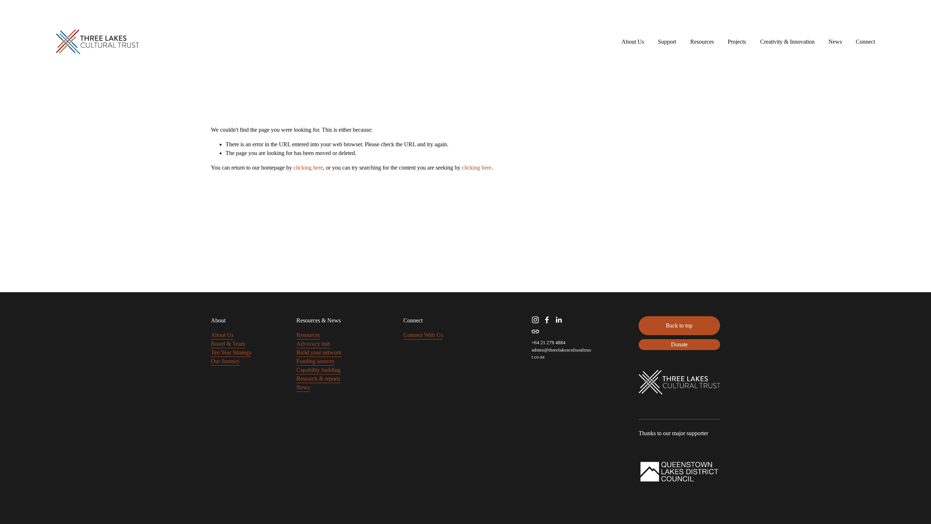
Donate (679, 344)
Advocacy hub (313, 344)
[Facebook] (547, 319)
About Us (222, 335)
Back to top (679, 325)
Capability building (318, 370)
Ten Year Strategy (231, 352)
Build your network (318, 352)
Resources (308, 335)
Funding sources (315, 361)
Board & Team (228, 344)
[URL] (535, 331)
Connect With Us (423, 335)
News (835, 42)
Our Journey (225, 361)
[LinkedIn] (558, 319)
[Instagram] (535, 319)
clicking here (308, 167)
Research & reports (318, 379)
